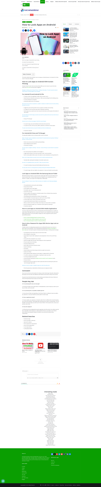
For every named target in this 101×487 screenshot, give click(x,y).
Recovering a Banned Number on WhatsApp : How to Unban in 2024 (66, 80)
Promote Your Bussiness (55, 465)
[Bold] (28, 378)
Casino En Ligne (50, 438)
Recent (64, 24)
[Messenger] (34, 30)
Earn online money (25, 477)
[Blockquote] (36, 378)
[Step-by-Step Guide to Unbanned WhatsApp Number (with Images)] (75, 75)
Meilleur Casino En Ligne (95, 1)
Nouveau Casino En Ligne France (84, 1)
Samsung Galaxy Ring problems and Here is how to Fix (74, 51)
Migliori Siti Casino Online (50, 435)
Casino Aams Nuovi (50, 442)
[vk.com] (79, 63)
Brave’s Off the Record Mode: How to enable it (52, 351)
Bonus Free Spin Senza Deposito (50, 434)
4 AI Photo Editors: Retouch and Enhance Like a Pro (74, 29)
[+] (42, 377)
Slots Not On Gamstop (50, 403)
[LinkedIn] (28, 30)
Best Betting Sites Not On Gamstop (50, 398)
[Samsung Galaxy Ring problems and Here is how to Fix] (66, 51)
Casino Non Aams (50, 402)
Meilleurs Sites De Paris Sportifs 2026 (50, 426)
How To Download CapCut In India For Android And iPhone (35, 220)
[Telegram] (71, 65)
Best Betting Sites (50, 394)
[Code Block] (38, 378)
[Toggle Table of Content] (32, 74)
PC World (23, 1)
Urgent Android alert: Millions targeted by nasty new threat (35, 219)
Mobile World (29, 1)
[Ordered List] (34, 378)
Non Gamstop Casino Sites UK (50, 404)
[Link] (39, 378)
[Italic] (29, 378)
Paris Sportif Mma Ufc (50, 419)
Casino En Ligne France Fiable (50, 436)
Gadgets (51, 1)
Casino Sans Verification (50, 424)
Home (24, 19)
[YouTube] (73, 63)
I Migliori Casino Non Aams (50, 409)
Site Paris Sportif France (50, 427)
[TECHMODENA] (30, 10)
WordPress (24, 476)
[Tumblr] (75, 63)
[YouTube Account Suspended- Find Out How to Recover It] (40, 346)
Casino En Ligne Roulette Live (50, 425)
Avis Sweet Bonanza (50, 418)
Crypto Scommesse (50, 428)
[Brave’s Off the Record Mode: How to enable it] (53, 346)
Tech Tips (23, 474)
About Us (52, 460)
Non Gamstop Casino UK (50, 396)
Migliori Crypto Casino (50, 437)
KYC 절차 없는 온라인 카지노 (50, 420)
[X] (26, 30)
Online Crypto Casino (50, 441)
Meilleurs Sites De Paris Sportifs (61, 1)
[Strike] (32, 378)
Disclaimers (78, 485)
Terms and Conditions (68, 485)
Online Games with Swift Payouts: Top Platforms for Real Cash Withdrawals (75, 94)
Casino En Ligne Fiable (72, 1)
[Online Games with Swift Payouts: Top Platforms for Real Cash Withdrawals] (66, 34)
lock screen (29, 87)
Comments (77, 24)
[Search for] (21, 4)
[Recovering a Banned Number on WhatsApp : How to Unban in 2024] (67, 75)
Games (47, 1)
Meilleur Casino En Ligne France (50, 408)
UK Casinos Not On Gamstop (50, 397)
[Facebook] (23, 30)
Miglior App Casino (50, 429)
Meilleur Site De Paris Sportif (50, 417)
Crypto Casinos (50, 439)
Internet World (36, 1)
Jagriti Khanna (25, 27)
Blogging (23, 479)
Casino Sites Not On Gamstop (50, 395)
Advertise (52, 463)
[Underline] (31, 378)
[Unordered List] (35, 378)
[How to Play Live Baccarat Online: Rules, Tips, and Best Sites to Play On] (66, 41)
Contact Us (57, 485)
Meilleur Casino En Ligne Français (50, 416)
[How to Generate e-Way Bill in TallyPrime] (66, 47)
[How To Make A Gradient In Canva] (27, 346)
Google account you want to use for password (43, 258)
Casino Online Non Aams (50, 413)
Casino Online (50, 393)
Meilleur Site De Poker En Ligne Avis (50, 415)
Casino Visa (50, 414)
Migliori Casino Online (50, 430)
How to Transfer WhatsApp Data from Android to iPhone (34, 217)
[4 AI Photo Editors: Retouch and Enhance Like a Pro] (66, 29)
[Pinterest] (31, 30)
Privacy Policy (62, 485)
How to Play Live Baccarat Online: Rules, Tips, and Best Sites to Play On (46, 14)
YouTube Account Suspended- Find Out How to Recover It (40, 351)
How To (42, 1)
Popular (70, 24)
